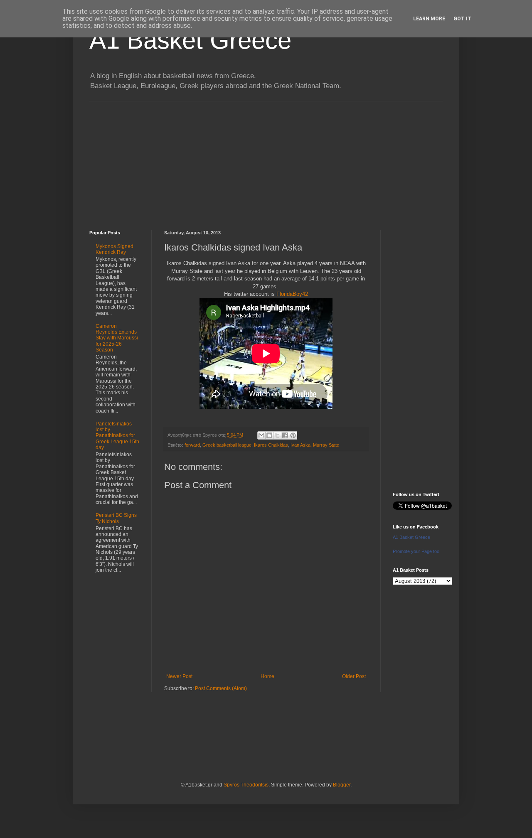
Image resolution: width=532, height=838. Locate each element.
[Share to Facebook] (285, 435)
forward (192, 444)
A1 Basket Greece (190, 40)
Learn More (429, 19)
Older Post (354, 676)
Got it (462, 19)
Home (267, 676)
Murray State (326, 444)
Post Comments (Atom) (221, 688)
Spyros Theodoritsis (246, 785)
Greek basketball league (226, 444)
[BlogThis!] (269, 435)
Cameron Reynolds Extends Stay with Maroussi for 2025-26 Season (117, 338)
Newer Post (179, 676)
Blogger (341, 785)
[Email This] (261, 435)
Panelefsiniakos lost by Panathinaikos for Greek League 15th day (117, 436)
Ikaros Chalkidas (271, 444)
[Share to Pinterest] (293, 435)
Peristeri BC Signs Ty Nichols (116, 518)
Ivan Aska (300, 444)
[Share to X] (277, 435)
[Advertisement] (266, 159)
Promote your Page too (416, 551)
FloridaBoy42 (292, 294)
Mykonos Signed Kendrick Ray (114, 249)
